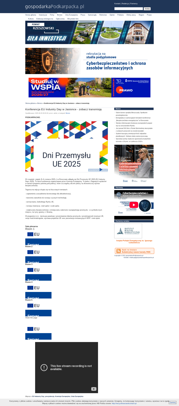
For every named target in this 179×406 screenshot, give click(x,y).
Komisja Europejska (62, 396)
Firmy (52, 15)
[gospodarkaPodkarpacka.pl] (54, 7)
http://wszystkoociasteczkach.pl (124, 403)
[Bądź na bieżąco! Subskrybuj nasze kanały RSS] (134, 251)
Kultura (31, 19)
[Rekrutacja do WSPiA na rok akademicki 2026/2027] (89, 97)
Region (141, 15)
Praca (83, 15)
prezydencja (49, 396)
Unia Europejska (71, 15)
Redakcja (125, 4)
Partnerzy (134, 4)
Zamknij (173, 403)
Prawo (149, 15)
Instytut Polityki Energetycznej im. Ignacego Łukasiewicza (134, 242)
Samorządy (92, 15)
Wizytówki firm (72, 19)
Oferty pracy (131, 15)
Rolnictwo (103, 15)
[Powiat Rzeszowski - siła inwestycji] (89, 44)
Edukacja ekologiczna (44, 19)
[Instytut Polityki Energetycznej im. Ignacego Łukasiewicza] (128, 231)
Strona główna (30, 15)
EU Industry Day (38, 396)
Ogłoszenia (60, 19)
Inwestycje (43, 15)
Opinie (112, 15)
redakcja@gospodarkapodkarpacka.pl (141, 257)
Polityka (120, 15)
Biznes (59, 15)
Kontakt (117, 4)
